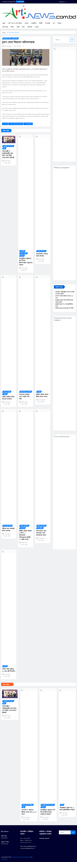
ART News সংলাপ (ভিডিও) (15, 23)
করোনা (6, 123)
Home (3, 32)
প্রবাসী (18, 27)
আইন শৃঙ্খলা (5, 27)
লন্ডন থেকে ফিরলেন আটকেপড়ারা (13, 32)
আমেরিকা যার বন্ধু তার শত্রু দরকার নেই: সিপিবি (64, 308)
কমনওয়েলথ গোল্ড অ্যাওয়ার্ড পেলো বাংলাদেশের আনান (41, 533)
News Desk (8, 160)
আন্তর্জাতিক (33, 23)
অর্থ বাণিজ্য (47, 23)
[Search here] (75, 23)
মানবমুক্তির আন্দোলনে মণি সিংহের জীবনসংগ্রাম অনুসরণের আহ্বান (47, 812)
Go (72, 39)
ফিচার (23, 27)
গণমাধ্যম (59, 23)
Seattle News (27, 857)
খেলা (54, 23)
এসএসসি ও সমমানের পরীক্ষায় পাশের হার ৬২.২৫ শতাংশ (28, 812)
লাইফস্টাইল (29, 27)
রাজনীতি (40, 23)
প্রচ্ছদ (3, 23)
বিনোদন (12, 27)
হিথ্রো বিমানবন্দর (29, 123)
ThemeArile (4, 859)
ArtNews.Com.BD (17, 857)
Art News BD (8, 46)
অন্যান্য (36, 27)
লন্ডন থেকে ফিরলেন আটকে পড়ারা (16, 123)
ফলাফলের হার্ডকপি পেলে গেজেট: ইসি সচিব (24, 396)
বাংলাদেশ (26, 23)
